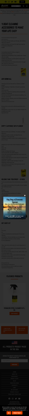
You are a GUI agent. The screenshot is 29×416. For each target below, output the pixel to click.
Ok (8, 413)
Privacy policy (17, 413)
